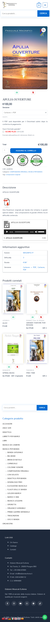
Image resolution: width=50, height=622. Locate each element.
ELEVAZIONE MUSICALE (17, 485)
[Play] (7, 232)
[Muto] (36, 232)
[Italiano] (12, 618)
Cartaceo (41, 267)
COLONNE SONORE (15, 467)
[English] (6, 618)
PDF (24, 269)
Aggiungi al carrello (26, 150)
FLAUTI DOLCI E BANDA (17, 489)
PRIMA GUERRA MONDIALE (18, 511)
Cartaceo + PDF (29, 267)
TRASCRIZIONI (13, 515)
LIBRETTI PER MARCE (11, 436)
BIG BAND (11, 456)
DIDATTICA (7, 432)
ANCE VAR (7, 428)
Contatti (13, 549)
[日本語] (16, 618)
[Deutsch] (9, 618)
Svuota (5, 117)
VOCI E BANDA (13, 519)
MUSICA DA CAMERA (11, 444)
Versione (6, 107)
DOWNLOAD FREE (14, 482)
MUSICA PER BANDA (35, 171)
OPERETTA (11, 504)
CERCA (43, 13)
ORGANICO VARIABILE (16, 508)
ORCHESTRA (8, 523)
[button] (43, 30)
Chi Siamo (14, 542)
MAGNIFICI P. (28, 252)
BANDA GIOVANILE (15, 452)
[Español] (22, 618)
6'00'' (25, 262)
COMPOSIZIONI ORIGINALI (19, 171)
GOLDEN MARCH (14, 493)
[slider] (41, 231)
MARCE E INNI (13, 497)
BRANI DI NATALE (14, 459)
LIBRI (5, 440)
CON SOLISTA (13, 474)
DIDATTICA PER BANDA (16, 478)
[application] (25, 231)
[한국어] (19, 618)
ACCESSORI (7, 423)
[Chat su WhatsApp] (44, 617)
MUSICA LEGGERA (14, 500)
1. (13, 238)
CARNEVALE (12, 463)
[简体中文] (3, 618)
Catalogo (13, 545)
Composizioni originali (13, 174)
